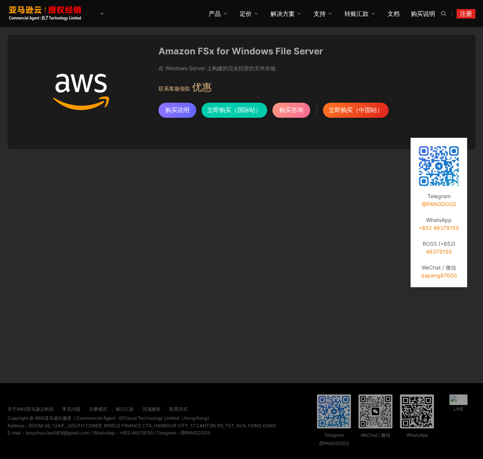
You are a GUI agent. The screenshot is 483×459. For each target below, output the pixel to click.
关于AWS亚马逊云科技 (31, 409)
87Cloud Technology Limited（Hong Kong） (165, 418)
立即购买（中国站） (356, 110)
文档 (394, 13)
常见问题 (71, 409)
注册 (466, 13)
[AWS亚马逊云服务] (45, 13)
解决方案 (283, 13)
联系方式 (178, 409)
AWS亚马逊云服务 (53, 418)
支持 (320, 13)
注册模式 (98, 409)
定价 (246, 13)
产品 (215, 13)
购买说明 (423, 13)
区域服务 (152, 409)
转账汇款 (357, 13)
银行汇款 (125, 409)
